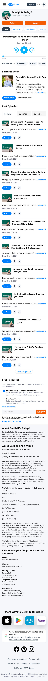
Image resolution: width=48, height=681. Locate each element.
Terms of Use (13, 663)
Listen (6, 29)
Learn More (9, 98)
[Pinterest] (24, 649)
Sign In (31, 4)
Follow (12, 23)
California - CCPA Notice (24, 668)
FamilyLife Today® (22, 12)
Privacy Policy (34, 659)
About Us (23, 659)
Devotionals (30, 29)
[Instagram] (31, 649)
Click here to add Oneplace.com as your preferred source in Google (24, 638)
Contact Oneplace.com (30, 663)
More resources (25, 97)
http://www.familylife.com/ (12, 566)
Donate (35, 23)
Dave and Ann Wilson (21, 15)
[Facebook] (16, 649)
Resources (17, 29)
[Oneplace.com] (13, 4)
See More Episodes (24, 372)
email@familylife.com (10, 559)
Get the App (13, 659)
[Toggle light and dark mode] (44, 4)
